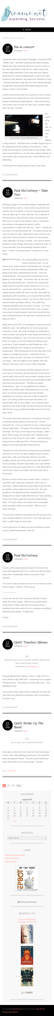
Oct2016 (7, 50)
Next (18, 786)
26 (7, 46)
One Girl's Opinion (12, 858)
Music (26, 50)
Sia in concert (24, 47)
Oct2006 (7, 645)
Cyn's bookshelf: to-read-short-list (27, 920)
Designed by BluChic (10, 1012)
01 (7, 723)
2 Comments (10, 771)
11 (7, 642)
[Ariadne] (27, 964)
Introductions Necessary (15, 855)
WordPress (40, 1009)
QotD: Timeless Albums (31, 642)
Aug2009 (7, 193)
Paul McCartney (26, 555)
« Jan (14, 821)
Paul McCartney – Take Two (31, 192)
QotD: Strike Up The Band (28, 725)
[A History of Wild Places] (27, 985)
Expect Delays (11, 861)
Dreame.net (16, 1009)
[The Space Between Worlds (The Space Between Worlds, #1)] (27, 943)
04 (7, 190)
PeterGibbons (32, 666)
